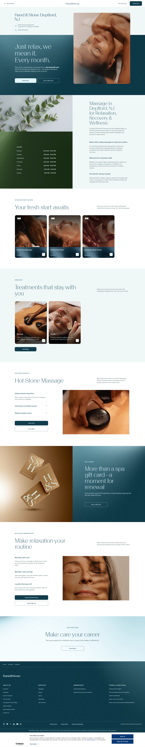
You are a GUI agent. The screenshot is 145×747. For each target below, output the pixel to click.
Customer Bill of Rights (115, 689)
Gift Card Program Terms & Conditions (119, 692)
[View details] (43, 254)
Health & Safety (7, 706)
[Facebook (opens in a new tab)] (7, 724)
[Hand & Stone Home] (11, 676)
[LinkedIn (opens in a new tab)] (14, 724)
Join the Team (7, 699)
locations (10, 664)
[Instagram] (4, 724)
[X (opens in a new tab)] (11, 724)
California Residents (114, 695)
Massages (41, 689)
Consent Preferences (77, 724)
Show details (33, 744)
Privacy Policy (53, 724)
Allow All (122, 736)
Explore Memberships (79, 689)
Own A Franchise (7, 695)
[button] (31, 393)
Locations (5, 692)
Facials (40, 692)
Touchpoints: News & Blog (10, 702)
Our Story (5, 689)
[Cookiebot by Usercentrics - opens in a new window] (19, 744)
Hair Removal (42, 702)
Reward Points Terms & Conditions (83, 692)
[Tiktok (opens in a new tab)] (21, 724)
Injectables (41, 699)
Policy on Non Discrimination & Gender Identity (121, 702)
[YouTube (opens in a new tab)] (17, 724)
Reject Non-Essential (122, 741)
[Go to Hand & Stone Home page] (72, 3)
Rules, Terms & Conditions (116, 699)
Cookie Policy (64, 724)
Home (4, 664)
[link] (31, 236)
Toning (40, 695)
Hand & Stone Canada (9, 709)
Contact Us (6, 712)
